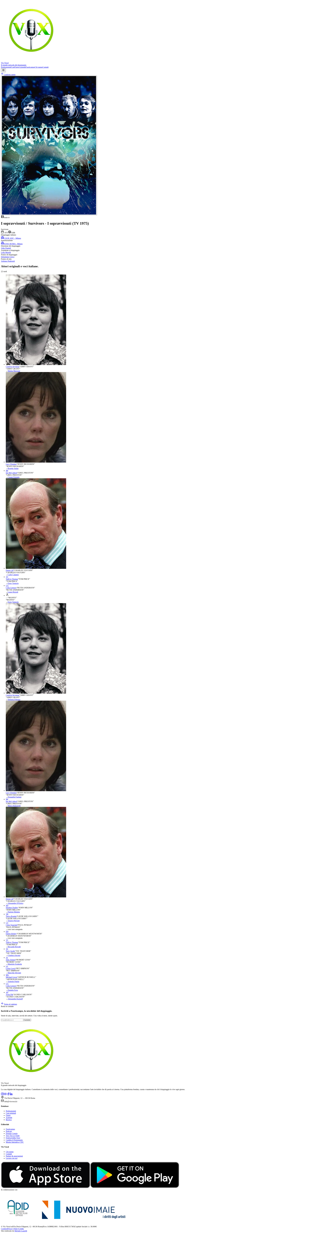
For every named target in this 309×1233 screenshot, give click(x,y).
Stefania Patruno (14, 699)
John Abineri (11, 960)
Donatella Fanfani (14, 797)
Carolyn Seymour (12, 367)
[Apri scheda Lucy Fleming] (36, 462)
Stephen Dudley (12, 908)
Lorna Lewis (11, 968)
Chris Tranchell (12, 925)
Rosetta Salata (13, 468)
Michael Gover (11, 977)
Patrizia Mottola (14, 912)
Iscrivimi (27, 1020)
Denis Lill (9, 570)
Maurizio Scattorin (15, 964)
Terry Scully (10, 951)
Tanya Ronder (11, 916)
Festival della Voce (13, 1138)
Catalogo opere (9, 75)
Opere (16, 67)
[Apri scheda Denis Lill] (36, 568)
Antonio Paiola (13, 981)
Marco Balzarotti (14, 806)
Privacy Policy (12, 1229)
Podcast (9, 1131)
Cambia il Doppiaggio (14, 1140)
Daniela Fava (13, 990)
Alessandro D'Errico (15, 903)
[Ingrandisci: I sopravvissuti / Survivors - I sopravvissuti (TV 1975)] (49, 145)
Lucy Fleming (11, 464)
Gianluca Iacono (14, 955)
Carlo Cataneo (13, 575)
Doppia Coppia (12, 1133)
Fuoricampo (30, 67)
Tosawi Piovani (14, 921)
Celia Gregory (11, 588)
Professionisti (6, 67)
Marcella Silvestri (14, 973)
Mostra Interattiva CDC (15, 1142)
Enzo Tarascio (13, 583)
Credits (21, 1229)
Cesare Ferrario (13, 477)
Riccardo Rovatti (14, 947)
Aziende (22, 67)
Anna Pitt (9, 994)
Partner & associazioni (14, 1156)
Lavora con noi (11, 1158)
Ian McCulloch (11, 473)
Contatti (45, 67)
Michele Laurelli (20, 1231)
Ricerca (9, 1120)
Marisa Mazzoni (14, 371)
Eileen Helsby (11, 934)
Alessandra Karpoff (15, 999)
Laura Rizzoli (13, 592)
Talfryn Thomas (12, 579)
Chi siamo (38, 67)
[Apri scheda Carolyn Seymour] (36, 364)
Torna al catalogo (10, 1004)
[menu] (3, 70)
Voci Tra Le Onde (13, 1136)
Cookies (4, 1229)
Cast (12, 67)
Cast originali (11, 1113)
